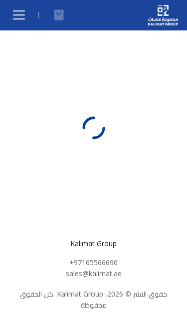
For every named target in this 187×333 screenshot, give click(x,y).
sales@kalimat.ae (94, 273)
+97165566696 (93, 262)
